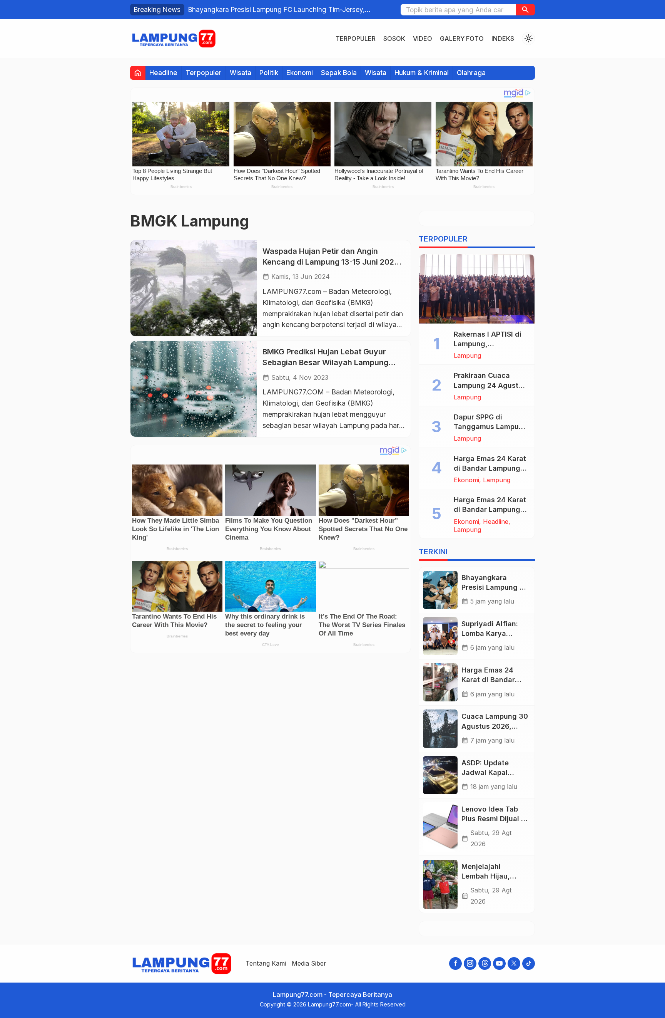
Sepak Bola (339, 73)
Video (422, 38)
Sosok (394, 38)
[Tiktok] (528, 963)
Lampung (467, 355)
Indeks (502, 38)
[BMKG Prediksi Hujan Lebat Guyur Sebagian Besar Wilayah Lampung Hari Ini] (193, 389)
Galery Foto (462, 38)
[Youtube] (499, 963)
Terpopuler (356, 38)
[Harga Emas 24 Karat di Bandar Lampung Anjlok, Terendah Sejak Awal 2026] (440, 682)
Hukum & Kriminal (421, 73)
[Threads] (484, 963)
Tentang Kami (266, 963)
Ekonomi (299, 73)
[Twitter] (514, 963)
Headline (163, 73)
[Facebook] (455, 963)
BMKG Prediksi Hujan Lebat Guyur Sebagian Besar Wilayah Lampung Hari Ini (325, 362)
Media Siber (309, 963)
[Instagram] (470, 963)
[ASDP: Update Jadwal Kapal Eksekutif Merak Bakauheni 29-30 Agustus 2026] (440, 775)
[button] (525, 9)
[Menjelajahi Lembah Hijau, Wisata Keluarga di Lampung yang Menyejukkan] (440, 884)
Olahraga (471, 73)
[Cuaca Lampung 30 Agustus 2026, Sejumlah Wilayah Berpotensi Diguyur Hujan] (440, 728)
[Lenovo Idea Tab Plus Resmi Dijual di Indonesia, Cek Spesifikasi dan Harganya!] (440, 827)
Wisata (240, 73)
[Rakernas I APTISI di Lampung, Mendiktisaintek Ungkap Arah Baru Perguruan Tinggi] (477, 289)
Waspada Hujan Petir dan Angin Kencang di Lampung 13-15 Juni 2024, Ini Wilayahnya (331, 261)
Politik (268, 73)
